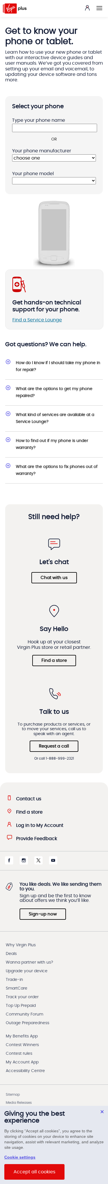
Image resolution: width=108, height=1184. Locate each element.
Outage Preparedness (27, 1023)
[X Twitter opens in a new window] (38, 863)
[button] (99, 8)
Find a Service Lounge (37, 320)
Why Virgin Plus (21, 945)
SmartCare (16, 988)
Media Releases (19, 1102)
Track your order (22, 997)
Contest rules (19, 1054)
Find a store (54, 660)
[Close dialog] (102, 1111)
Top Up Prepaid (21, 1006)
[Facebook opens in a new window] (9, 863)
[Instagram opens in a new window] (23, 863)
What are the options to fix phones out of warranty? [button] (57, 470)
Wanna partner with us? (29, 962)
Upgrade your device (27, 971)
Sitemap (13, 1094)
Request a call (54, 746)
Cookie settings (19, 1157)
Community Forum (24, 1014)
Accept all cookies (34, 1172)
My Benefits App (22, 1036)
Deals (11, 954)
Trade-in (14, 980)
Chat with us (54, 578)
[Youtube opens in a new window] (53, 863)
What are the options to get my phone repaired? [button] (54, 392)
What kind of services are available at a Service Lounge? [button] (55, 418)
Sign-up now (43, 914)
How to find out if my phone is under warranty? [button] (52, 444)
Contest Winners (22, 1045)
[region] (54, 1145)
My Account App (22, 1062)
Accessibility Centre (25, 1071)
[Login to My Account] (87, 7)
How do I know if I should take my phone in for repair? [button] (58, 366)
